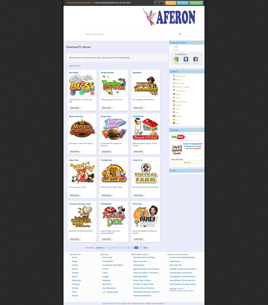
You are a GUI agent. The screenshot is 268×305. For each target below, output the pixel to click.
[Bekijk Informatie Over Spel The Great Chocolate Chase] (82, 227)
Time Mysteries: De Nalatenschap (182, 276)
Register (175, 50)
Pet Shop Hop (106, 160)
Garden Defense (107, 72)
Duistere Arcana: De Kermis (143, 288)
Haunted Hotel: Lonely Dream (181, 272)
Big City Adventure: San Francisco (146, 269)
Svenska (75, 288)
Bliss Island (73, 72)
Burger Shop (106, 116)
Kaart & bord (179, 83)
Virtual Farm (137, 160)
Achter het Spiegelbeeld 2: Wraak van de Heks (192, 144)
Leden (105, 272)
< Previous (99, 248)
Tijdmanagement (181, 102)
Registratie (107, 280)
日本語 (74, 292)
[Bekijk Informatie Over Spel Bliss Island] (82, 96)
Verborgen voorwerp (182, 87)
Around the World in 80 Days (144, 257)
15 (136, 248)
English (75, 261)
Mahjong (178, 80)
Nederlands (76, 280)
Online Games (196, 3)
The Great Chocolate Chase (80, 204)
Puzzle (177, 109)
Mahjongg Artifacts (140, 276)
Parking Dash (106, 204)
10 (116, 247)
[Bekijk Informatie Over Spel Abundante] (146, 96)
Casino (177, 123)
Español (75, 269)
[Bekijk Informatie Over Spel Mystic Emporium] (82, 139)
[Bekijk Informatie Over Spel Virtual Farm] (146, 183)
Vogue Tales (73, 160)
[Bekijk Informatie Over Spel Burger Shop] (114, 139)
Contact (105, 269)
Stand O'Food (138, 116)
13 (128, 247)
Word (177, 113)
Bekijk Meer (74, 107)
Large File (178, 116)
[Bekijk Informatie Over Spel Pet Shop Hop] (114, 183)
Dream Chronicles (140, 261)
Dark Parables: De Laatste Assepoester (184, 284)
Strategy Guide (112, 292)
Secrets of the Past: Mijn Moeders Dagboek (185, 257)
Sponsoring (107, 284)
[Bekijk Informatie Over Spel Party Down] (146, 227)
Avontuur (178, 98)
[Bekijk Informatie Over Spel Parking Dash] (114, 227)
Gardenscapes (138, 265)
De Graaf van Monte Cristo (143, 284)
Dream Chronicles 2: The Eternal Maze (148, 272)
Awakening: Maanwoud (142, 295)
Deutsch (75, 265)
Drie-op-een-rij (180, 91)
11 (120, 247)
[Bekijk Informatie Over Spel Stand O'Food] (146, 139)
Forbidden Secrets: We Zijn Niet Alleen (184, 269)
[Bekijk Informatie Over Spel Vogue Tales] (82, 183)
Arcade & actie (180, 76)
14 (132, 247)
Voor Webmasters (109, 288)
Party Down (137, 204)
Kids (176, 120)
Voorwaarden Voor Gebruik (113, 265)
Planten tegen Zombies (142, 280)
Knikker (177, 94)
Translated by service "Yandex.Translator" (182, 291)
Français (75, 272)
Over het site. (108, 257)
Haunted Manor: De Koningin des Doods (185, 280)
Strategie (178, 105)
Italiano (74, 276)
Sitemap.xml (161, 303)
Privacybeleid (108, 261)
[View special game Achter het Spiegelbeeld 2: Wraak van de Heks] (177, 149)
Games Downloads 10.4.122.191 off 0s (99, 2)
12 (124, 247)
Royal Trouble (175, 261)
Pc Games (171, 3)
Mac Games (182, 3)
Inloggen (176, 47)
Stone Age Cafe (176, 265)
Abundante (137, 72)
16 (140, 247)
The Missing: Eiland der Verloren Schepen (148, 292)
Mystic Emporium (76, 116)
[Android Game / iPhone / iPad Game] (159, 3)
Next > (146, 248)
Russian (75, 295)
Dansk (74, 257)
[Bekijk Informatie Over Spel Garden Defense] (114, 96)
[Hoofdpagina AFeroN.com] (169, 17)
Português (76, 284)
